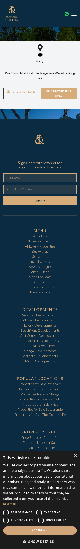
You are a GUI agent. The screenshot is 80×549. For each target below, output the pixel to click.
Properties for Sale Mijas (40, 404)
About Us (40, 236)
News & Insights (40, 267)
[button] (40, 541)
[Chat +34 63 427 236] (66, 14)
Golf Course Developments (40, 335)
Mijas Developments (40, 361)
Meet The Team (40, 277)
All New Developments (40, 320)
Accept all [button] (40, 530)
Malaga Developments (40, 351)
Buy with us (40, 251)
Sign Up (40, 200)
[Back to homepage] (11, 13)
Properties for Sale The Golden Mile (40, 414)
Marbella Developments (40, 356)
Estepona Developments (40, 346)
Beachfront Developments (40, 330)
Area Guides (40, 272)
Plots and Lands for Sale (40, 442)
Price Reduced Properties (40, 437)
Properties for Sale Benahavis (40, 384)
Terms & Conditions (40, 287)
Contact (40, 282)
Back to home (24, 91)
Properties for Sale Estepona (40, 389)
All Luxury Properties (40, 246)
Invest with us (40, 261)
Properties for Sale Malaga (40, 394)
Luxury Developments (40, 325)
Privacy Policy (40, 292)
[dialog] (40, 500)
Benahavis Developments (40, 340)
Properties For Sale (58, 93)
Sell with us (40, 256)
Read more (10, 503)
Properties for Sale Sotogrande (40, 409)
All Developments (40, 241)
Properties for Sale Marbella (40, 399)
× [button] (75, 455)
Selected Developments (40, 315)
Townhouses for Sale (40, 448)
